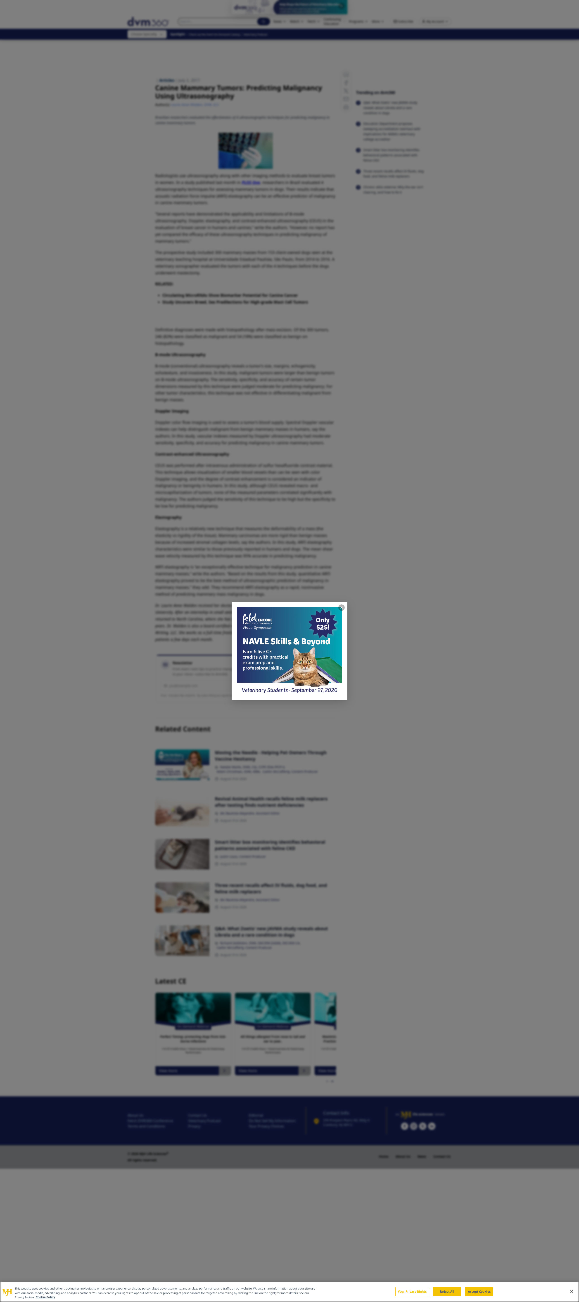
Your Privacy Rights (412, 1291)
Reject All (447, 1291)
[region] (289, 1292)
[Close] (572, 1291)
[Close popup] (341, 607)
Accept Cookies (479, 1291)
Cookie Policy (45, 1297)
